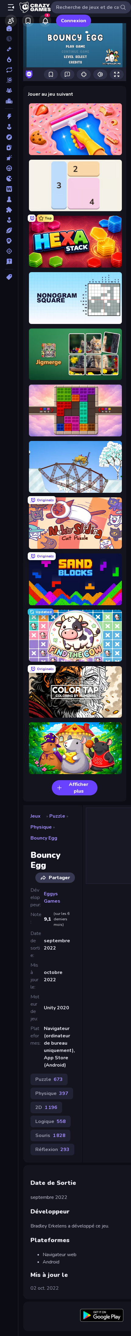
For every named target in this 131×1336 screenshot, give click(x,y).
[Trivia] (9, 261)
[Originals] (9, 80)
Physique (41, 827)
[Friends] (11, 21)
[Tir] (9, 251)
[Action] (9, 116)
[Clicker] (9, 158)
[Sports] (9, 230)
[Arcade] (9, 127)
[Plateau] (9, 199)
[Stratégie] (9, 241)
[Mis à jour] (9, 70)
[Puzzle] (9, 209)
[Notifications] (45, 21)
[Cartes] (9, 147)
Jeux (35, 816)
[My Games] (28, 21)
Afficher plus (78, 787)
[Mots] (9, 189)
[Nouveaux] (9, 49)
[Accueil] (9, 28)
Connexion (73, 20)
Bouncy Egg (43, 838)
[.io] (9, 178)
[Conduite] (9, 168)
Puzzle (57, 816)
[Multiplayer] (9, 90)
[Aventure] (9, 137)
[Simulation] (9, 220)
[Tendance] (9, 59)
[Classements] (9, 101)
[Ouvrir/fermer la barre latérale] (11, 7)
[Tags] (9, 277)
